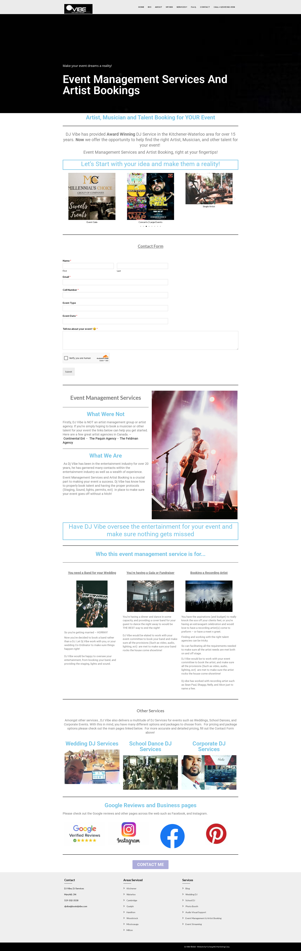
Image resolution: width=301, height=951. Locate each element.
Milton (130, 930)
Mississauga (132, 924)
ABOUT (158, 7)
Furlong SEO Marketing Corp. (218, 947)
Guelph (130, 906)
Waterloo (131, 894)
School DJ (190, 900)
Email (67, 276)
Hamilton (131, 912)
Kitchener (131, 888)
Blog (187, 888)
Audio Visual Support (195, 912)
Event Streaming (193, 924)
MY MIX (169, 7)
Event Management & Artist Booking (203, 918)
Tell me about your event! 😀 (80, 328)
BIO (149, 7)
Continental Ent (74, 438)
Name (67, 260)
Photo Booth (191, 906)
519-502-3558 (71, 900)
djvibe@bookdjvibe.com (75, 906)
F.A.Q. (193, 7)
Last (119, 271)
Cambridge (132, 900)
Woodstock (132, 918)
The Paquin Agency (102, 438)
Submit (68, 371)
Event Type (69, 302)
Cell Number (71, 289)
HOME (141, 7)
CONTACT (205, 7)
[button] (66, 199)
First (65, 271)
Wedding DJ (191, 894)
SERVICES (181, 7)
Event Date (70, 315)
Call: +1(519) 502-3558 (224, 7)
